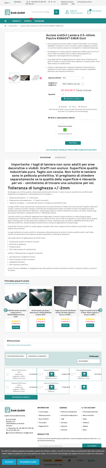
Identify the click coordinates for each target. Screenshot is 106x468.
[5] (19, 321)
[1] (12, 321)
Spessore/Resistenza (54, 78)
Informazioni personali (90, 412)
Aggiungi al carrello (84, 387)
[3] (16, 321)
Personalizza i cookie (28, 462)
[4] (17, 321)
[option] (16, 309)
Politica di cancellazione (69, 412)
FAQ (73, 4)
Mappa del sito (43, 426)
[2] (14, 321)
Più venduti (42, 423)
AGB (62, 419)
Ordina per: (94, 356)
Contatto (64, 4)
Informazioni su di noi (85, 2)
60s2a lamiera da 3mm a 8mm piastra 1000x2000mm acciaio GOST (40, 313)
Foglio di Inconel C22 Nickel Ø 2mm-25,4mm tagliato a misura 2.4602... (65, 313)
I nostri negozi (43, 412)
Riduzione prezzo (44, 415)
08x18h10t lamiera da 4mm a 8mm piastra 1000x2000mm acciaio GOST (16, 314)
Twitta (74, 107)
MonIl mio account (67, 2)
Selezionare (84, 361)
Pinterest (84, 107)
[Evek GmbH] (15, 12)
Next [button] (100, 310)
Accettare (9, 462)
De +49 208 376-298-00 (36, 2)
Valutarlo (73, 143)
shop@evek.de (28, 433)
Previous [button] (6, 310)
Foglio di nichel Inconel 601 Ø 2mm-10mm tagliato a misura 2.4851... (90, 313)
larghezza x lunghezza (52, 84)
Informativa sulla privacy (69, 415)
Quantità (51, 94)
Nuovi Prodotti (44, 419)
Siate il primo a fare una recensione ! (19, 345)
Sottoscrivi (91, 446)
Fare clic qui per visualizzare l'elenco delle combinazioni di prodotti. (71, 150)
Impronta (64, 426)
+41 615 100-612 (13, 430)
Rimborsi (86, 423)
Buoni (85, 430)
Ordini (85, 419)
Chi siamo (64, 423)
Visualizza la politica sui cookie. (14, 456)
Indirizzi (85, 426)
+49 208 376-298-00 (26, 428)
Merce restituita (88, 415)
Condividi (64, 107)
